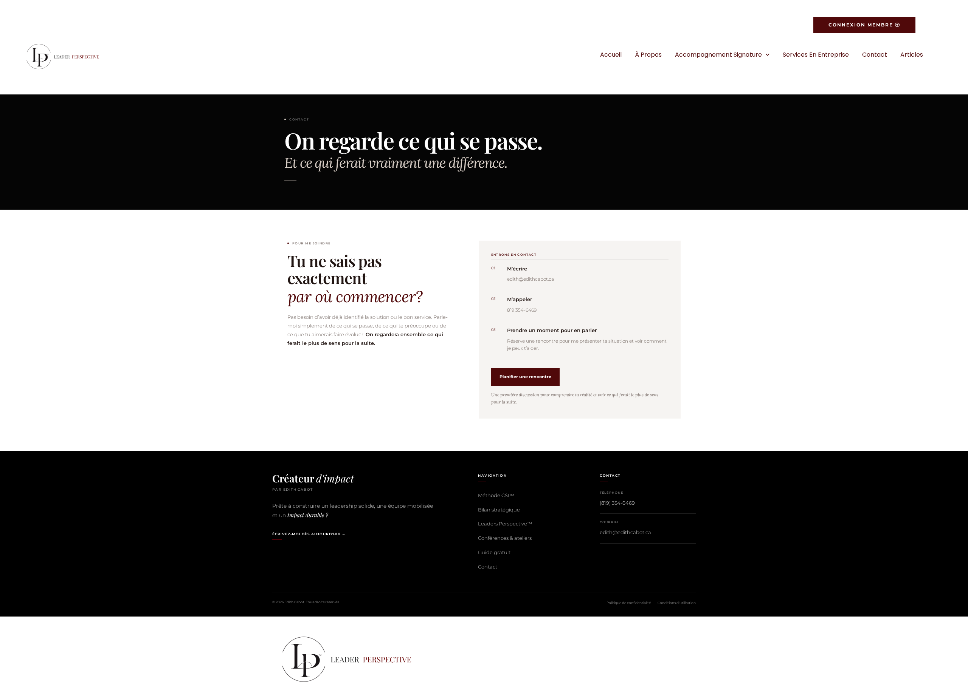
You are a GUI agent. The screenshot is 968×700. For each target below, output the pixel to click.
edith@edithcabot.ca (530, 279)
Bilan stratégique (499, 510)
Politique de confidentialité (629, 603)
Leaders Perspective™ (505, 524)
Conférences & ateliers (505, 538)
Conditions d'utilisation (677, 603)
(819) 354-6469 (617, 503)
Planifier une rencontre (525, 376)
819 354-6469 (522, 310)
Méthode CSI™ (496, 495)
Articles (911, 54)
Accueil (611, 54)
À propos (648, 54)
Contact (874, 54)
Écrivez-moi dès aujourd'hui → (309, 534)
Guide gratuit (494, 552)
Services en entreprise (816, 54)
